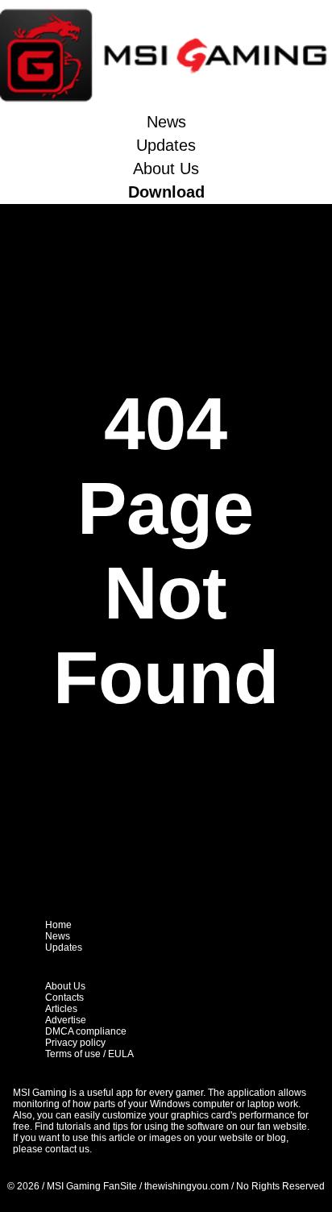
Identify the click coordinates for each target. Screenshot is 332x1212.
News (166, 122)
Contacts (64, 997)
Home (58, 925)
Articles (61, 1008)
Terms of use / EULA (89, 1054)
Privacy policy (75, 1042)
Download (166, 192)
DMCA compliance (86, 1031)
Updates (166, 145)
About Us (166, 168)
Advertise (65, 1020)
